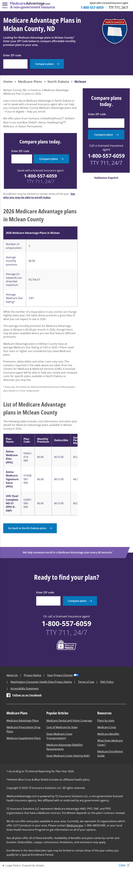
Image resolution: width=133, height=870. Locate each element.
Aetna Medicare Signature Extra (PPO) (12, 479)
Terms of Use (86, 682)
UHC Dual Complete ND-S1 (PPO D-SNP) (12, 503)
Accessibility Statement (25, 688)
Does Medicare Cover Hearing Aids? (68, 755)
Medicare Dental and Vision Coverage (69, 720)
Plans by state (105, 720)
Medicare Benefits (108, 734)
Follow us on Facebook (27, 695)
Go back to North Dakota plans (27, 528)
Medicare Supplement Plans (23, 738)
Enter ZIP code (12, 55)
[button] (5, 5)
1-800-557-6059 (92, 7)
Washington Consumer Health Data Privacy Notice (41, 682)
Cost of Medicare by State (62, 727)
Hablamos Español (106, 178)
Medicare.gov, (75, 825)
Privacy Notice (32, 675)
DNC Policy (107, 682)
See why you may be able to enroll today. (39, 195)
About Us (12, 675)
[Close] (125, 864)
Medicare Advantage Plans (22, 720)
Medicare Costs (106, 727)
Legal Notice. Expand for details (25, 865)
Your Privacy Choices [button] (60, 675)
